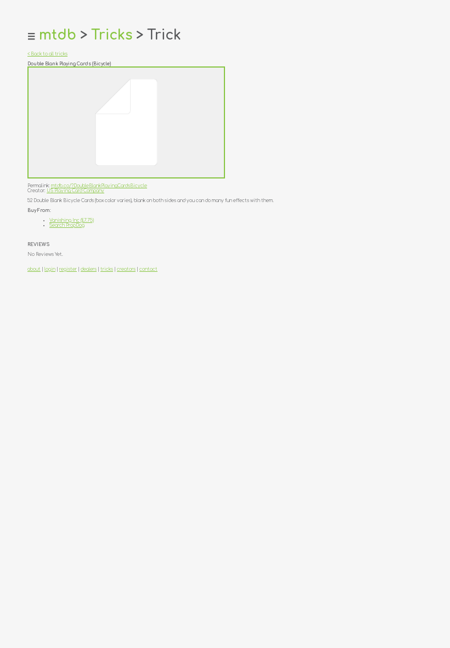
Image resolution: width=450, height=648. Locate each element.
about (34, 269)
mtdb (57, 35)
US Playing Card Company (75, 190)
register (68, 269)
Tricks (111, 35)
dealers (89, 269)
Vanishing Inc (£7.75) (71, 220)
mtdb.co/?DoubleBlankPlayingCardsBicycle (99, 185)
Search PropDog (67, 225)
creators (126, 269)
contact (148, 269)
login (49, 269)
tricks (106, 269)
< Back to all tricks (47, 54)
